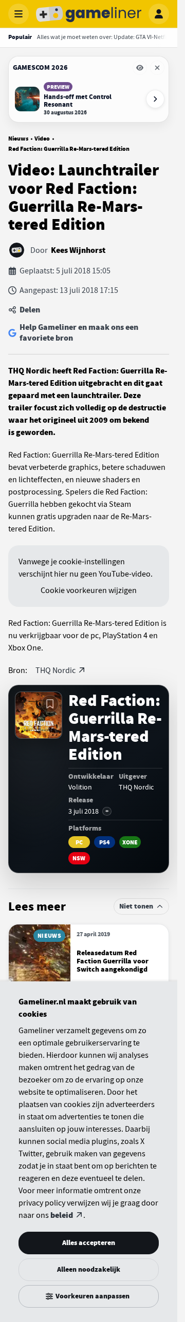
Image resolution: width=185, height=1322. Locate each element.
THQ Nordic (55, 670)
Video (42, 138)
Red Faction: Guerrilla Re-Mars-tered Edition (69, 149)
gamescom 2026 (40, 67)
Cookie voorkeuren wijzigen (89, 590)
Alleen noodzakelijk (88, 1269)
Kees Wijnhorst (78, 250)
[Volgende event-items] (155, 99)
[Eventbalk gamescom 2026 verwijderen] (157, 68)
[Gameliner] (89, 14)
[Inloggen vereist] (50, 704)
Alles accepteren (88, 1243)
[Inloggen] (159, 14)
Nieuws (18, 138)
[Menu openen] (18, 14)
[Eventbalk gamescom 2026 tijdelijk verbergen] (140, 68)
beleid (61, 1215)
